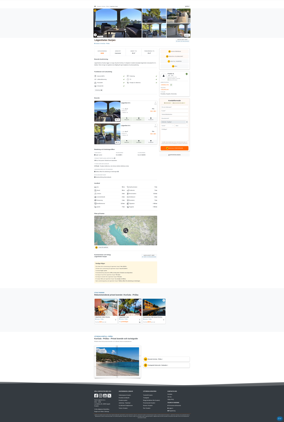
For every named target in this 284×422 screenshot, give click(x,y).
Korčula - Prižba (105, 6)
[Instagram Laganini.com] (100, 396)
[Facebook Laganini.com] (96, 396)
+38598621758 (165, 84)
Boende (99, 6)
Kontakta (170, 394)
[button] (125, 230)
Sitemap (107, 411)
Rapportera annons (175, 154)
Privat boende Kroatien (149, 403)
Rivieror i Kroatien (148, 405)
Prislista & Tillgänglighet (175, 56)
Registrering (172, 410)
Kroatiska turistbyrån (124, 397)
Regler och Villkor (99, 411)
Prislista (126, 119)
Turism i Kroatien (123, 408)
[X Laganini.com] (109, 396)
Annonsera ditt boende (175, 405)
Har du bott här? (183, 40)
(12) (118, 142)
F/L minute (150, 119)
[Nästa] (114, 307)
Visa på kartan (103, 247)
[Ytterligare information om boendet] (115, 319)
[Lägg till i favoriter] (115, 300)
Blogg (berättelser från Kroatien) (151, 400)
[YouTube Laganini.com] (105, 396)
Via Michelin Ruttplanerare (126, 405)
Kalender (138, 119)
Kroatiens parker (123, 400)
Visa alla (98, 90)
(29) (188, 35)
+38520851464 (165, 89)
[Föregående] (97, 307)
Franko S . (99, 34)
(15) (118, 119)
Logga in (170, 408)
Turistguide (146, 397)
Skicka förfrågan (176, 51)
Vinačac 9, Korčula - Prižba (102, 43)
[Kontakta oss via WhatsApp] (171, 85)
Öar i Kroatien (146, 408)
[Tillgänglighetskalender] (139, 322)
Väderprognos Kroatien (125, 395)
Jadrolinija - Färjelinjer (124, 403)
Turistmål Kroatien (148, 395)
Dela (187, 6)
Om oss (170, 396)
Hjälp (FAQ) (171, 399)
